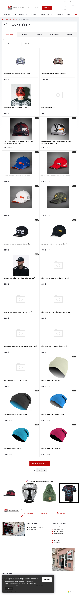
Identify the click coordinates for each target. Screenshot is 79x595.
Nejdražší (39, 34)
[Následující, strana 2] (39, 470)
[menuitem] (8, 14)
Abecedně (69, 34)
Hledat (46, 8)
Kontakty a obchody (58, 533)
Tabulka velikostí (57, 536)
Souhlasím (47, 579)
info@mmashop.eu (28, 513)
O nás (55, 544)
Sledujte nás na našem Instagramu (41, 481)
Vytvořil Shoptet (73, 592)
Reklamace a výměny (59, 529)
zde (17, 585)
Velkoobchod (57, 542)
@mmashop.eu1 (27, 516)
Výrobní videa (57, 540)
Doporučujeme (9, 34)
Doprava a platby (58, 527)
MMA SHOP (44, 513)
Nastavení (9, 589)
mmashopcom (62, 513)
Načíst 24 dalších (38, 463)
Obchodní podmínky (58, 531)
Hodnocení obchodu (6, 2)
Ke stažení (56, 538)
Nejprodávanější (54, 34)
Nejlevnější (24, 34)
